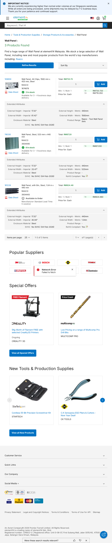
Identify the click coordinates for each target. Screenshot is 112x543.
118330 (8, 134)
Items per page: (14, 237)
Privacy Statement (13, 512)
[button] (7, 18)
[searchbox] (54, 25)
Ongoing (16, 337)
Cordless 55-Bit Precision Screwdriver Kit (31, 413)
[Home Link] (26, 18)
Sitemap (96, 512)
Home (7, 34)
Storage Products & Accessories (58, 34)
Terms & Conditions (60, 512)
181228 (8, 185)
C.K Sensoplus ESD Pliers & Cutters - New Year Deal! (78, 414)
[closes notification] (108, 3)
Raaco (19, 59)
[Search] (105, 25)
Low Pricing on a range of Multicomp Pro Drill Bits (80, 331)
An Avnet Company (13, 528)
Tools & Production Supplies (26, 34)
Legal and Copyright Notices (36, 512)
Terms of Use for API (80, 512)
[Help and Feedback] (103, 534)
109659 (8, 79)
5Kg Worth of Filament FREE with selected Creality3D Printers (27, 331)
